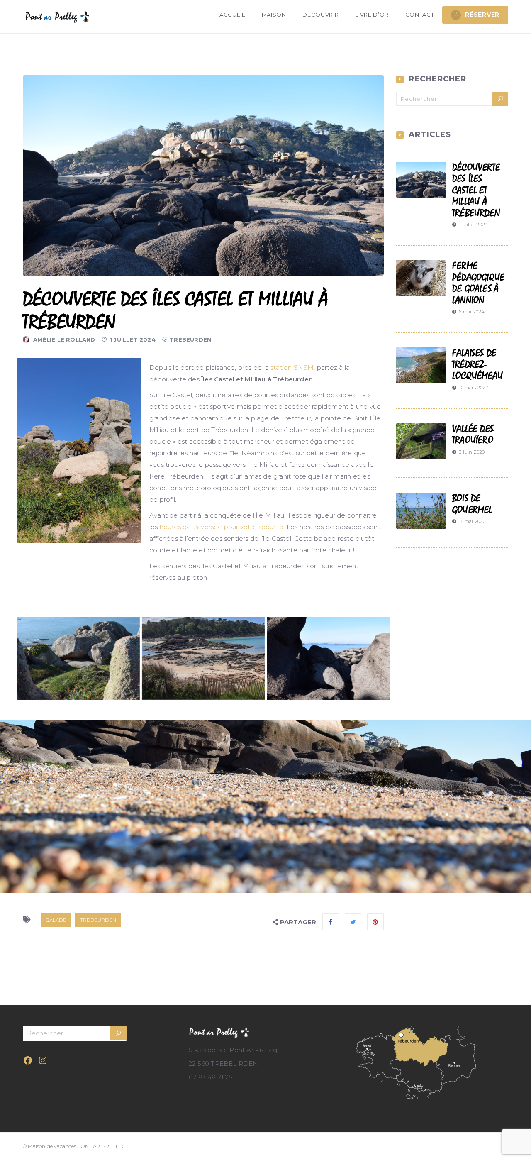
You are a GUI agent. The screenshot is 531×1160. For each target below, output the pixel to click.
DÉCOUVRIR (320, 14)
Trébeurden (190, 339)
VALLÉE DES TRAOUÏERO (473, 434)
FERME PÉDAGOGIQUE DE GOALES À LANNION (478, 283)
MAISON (274, 14)
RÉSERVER (482, 14)
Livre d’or (372, 14)
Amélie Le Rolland (64, 339)
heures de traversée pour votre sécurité (222, 527)
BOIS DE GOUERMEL (472, 504)
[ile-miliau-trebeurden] (203, 658)
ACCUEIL (232, 14)
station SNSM (292, 367)
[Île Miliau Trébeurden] (78, 658)
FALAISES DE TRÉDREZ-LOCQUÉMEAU (477, 364)
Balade (56, 920)
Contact (419, 14)
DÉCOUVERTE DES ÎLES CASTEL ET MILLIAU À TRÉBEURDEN (476, 190)
